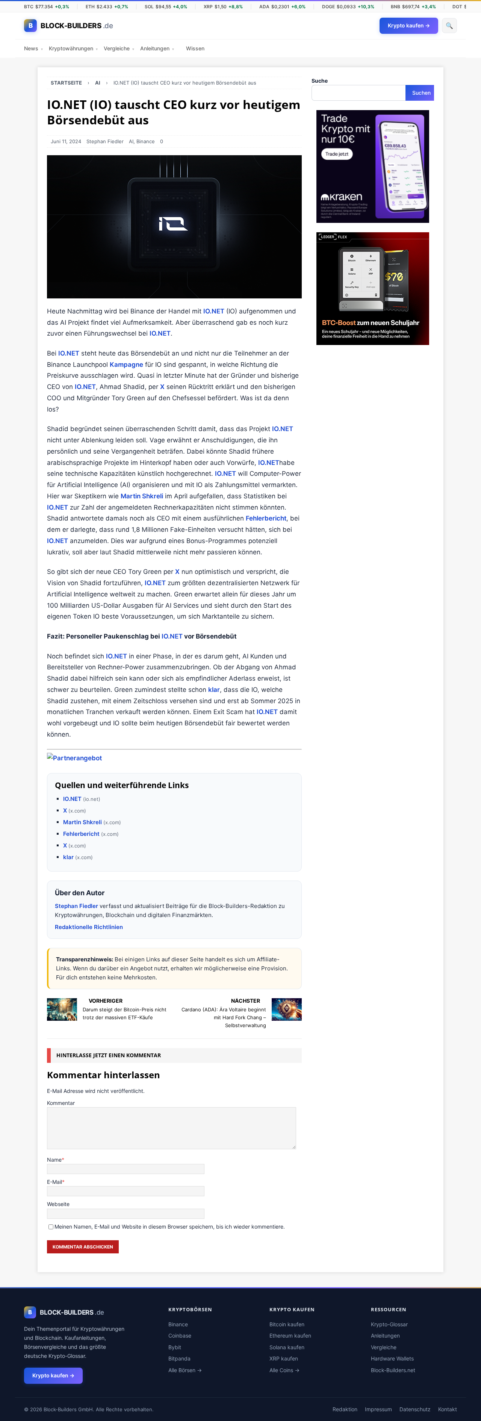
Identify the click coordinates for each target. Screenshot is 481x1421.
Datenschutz (415, 1409)
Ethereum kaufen (290, 1335)
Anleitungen (157, 48)
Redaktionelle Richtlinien (89, 927)
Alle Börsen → (185, 1370)
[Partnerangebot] (74, 758)
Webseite (58, 1204)
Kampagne (126, 364)
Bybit (174, 1347)
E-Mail (54, 1182)
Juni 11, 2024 (66, 141)
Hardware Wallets (392, 1358)
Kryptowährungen (73, 48)
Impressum (378, 1409)
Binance (145, 141)
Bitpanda (179, 1358)
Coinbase (179, 1335)
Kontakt (447, 1409)
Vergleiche (119, 48)
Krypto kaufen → (53, 1375)
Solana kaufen (286, 1347)
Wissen (195, 48)
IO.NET (213, 311)
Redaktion (345, 1409)
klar (214, 689)
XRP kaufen (283, 1358)
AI (131, 141)
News (33, 48)
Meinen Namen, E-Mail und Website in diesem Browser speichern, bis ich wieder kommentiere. (169, 1226)
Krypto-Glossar (389, 1324)
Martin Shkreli (142, 496)
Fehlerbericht (266, 518)
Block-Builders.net (393, 1370)
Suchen (421, 92)
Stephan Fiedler (105, 141)
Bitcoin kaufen (286, 1324)
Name (54, 1159)
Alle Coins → (284, 1370)
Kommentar (61, 1103)
